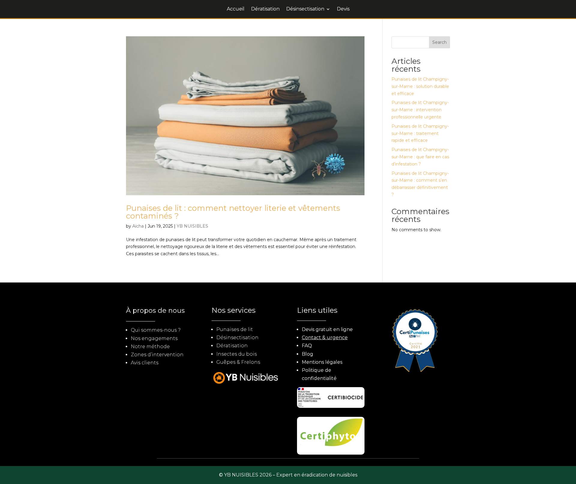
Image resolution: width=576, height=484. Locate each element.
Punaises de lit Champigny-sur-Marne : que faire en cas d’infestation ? (420, 157)
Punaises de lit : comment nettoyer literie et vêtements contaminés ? (233, 212)
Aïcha (138, 226)
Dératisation (265, 9)
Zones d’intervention (157, 354)
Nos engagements (154, 338)
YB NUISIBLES (192, 226)
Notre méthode (150, 346)
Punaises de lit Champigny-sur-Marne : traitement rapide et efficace (420, 133)
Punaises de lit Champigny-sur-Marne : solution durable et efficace (420, 86)
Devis (343, 9)
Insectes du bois (236, 354)
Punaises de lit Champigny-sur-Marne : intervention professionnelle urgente (420, 110)
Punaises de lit (234, 329)
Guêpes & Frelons (238, 362)
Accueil (235, 9)
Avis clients (144, 363)
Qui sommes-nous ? (156, 330)
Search (439, 42)
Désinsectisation (305, 9)
